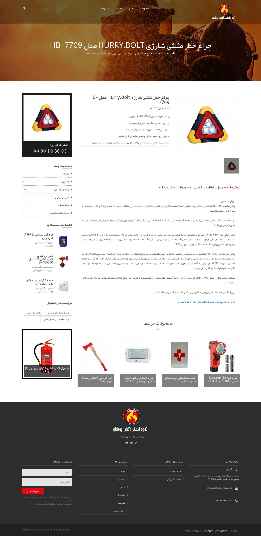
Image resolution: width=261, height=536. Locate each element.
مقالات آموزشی (174, 479)
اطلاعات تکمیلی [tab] (204, 187)
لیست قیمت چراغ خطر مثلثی (56, 319)
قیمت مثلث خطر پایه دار (58, 312)
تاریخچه (121, 502)
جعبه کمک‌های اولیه (59, 212)
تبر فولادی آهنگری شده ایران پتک (97, 379)
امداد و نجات (162, 53)
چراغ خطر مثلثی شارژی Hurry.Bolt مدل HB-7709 (129, 100)
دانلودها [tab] (185, 187)
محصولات (144, 8)
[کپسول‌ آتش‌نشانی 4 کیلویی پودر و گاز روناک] (47, 354)
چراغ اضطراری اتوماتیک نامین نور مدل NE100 (139, 379)
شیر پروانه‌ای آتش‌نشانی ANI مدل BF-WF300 (41, 259)
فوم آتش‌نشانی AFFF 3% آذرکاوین (38, 236)
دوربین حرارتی (62, 197)
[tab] (231, 165)
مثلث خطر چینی (34, 312)
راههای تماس (119, 510)
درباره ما (105, 8)
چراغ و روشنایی (143, 53)
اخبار (131, 8)
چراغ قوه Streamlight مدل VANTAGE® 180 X (223, 379)
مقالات (119, 8)
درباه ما (121, 495)
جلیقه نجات (63, 205)
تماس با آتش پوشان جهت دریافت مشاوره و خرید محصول (206, 301)
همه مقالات (175, 471)
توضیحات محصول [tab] (227, 187)
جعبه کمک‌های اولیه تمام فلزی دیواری (180, 379)
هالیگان (65, 173)
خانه (158, 8)
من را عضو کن (33, 491)
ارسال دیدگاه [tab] (168, 187)
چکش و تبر (63, 181)
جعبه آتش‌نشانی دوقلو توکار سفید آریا (39, 282)
